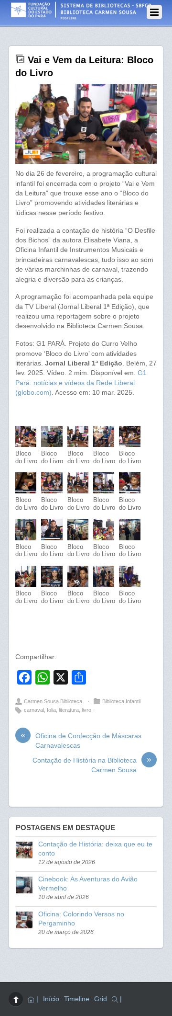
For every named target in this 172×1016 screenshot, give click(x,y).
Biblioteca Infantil (121, 701)
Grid (100, 999)
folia (51, 710)
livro (86, 710)
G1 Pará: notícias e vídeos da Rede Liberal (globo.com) (81, 382)
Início (51, 999)
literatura (69, 710)
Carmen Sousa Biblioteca (53, 701)
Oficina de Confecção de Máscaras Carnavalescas (81, 740)
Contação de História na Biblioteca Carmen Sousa (91, 765)
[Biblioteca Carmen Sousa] (81, 17)
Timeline (76, 999)
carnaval (34, 710)
